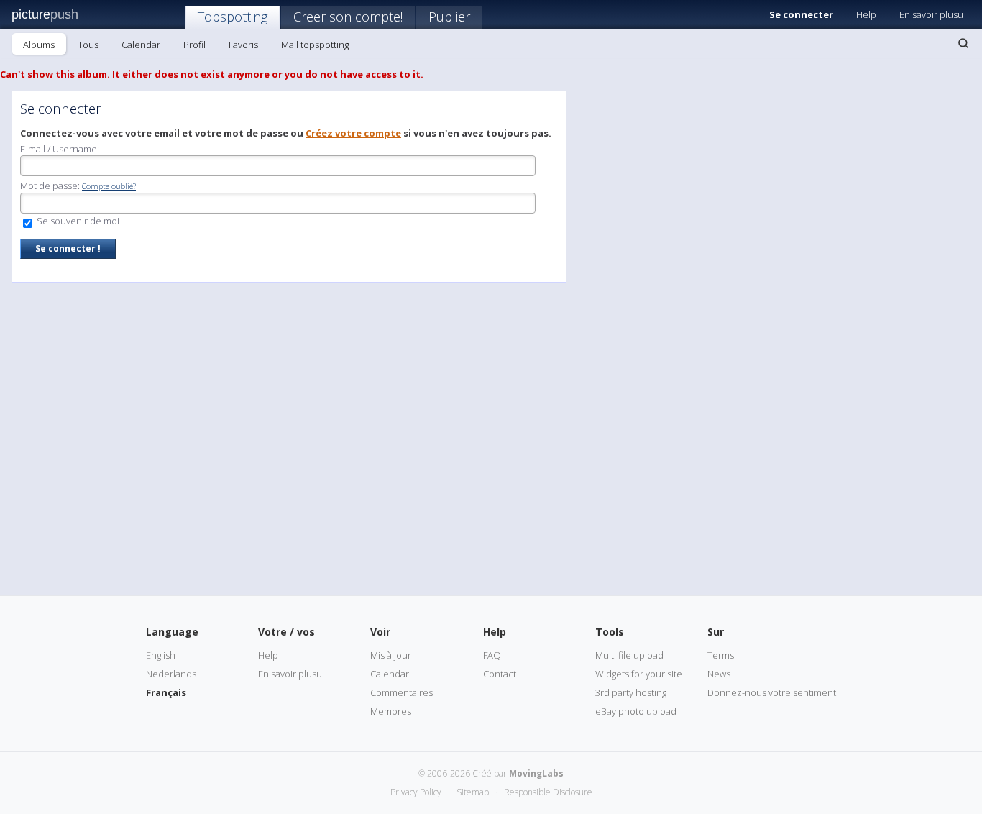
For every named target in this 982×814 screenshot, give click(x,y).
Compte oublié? (109, 185)
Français (166, 692)
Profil (194, 44)
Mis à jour (390, 655)
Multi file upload (629, 655)
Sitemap (472, 792)
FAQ (492, 655)
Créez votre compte (353, 133)
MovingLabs (536, 773)
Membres (390, 711)
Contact (499, 673)
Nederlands (171, 673)
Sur (715, 632)
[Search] (963, 43)
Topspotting (232, 16)
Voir (380, 632)
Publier (449, 16)
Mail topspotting (315, 44)
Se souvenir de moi (77, 220)
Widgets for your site (638, 673)
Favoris (243, 44)
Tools (609, 632)
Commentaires (401, 692)
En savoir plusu (931, 14)
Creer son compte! (348, 16)
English (160, 655)
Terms (720, 655)
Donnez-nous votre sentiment (771, 692)
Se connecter (801, 14)
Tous (88, 44)
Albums (39, 44)
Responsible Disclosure (548, 792)
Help (866, 14)
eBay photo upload (635, 711)
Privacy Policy (415, 792)
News (718, 673)
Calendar (140, 44)
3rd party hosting (630, 692)
